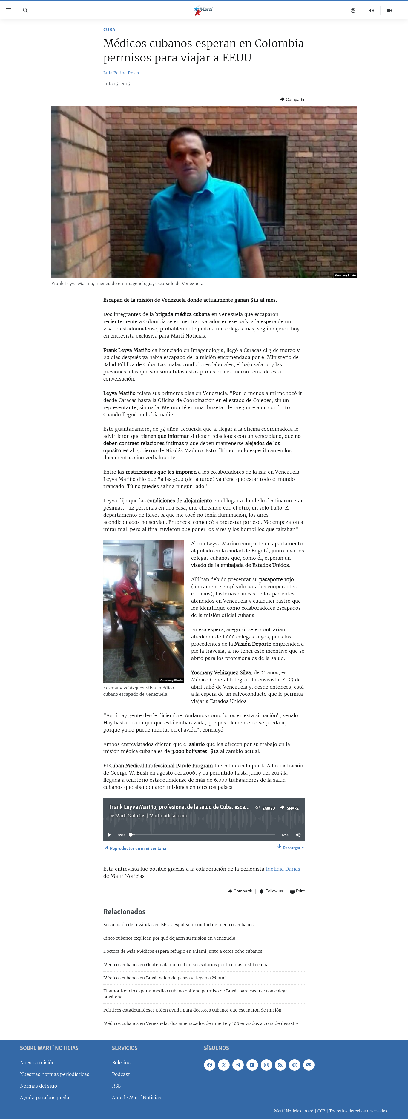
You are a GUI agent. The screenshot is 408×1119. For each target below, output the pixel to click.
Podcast (121, 1074)
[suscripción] (309, 1065)
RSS (116, 1086)
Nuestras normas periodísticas (54, 1074)
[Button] (292, 99)
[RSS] (280, 1065)
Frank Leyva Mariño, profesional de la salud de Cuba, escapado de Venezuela (199, 807)
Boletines (122, 1063)
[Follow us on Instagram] (266, 1065)
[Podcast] (353, 10)
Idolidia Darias (283, 869)
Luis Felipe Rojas (121, 73)
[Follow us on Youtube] (252, 1065)
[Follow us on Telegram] (238, 1065)
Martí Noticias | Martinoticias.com (151, 815)
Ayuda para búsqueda (44, 1097)
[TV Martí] (389, 10)
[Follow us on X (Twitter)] (223, 1065)
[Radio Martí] (371, 10)
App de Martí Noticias (136, 1097)
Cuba (109, 30)
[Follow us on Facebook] (209, 1065)
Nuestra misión (37, 1063)
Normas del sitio (38, 1086)
